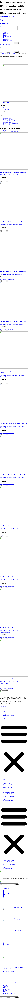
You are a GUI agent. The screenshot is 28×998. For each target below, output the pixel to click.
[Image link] (11, 694)
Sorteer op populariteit (8, 119)
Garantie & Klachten (8, 793)
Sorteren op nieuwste (8, 122)
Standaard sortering (7, 118)
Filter (1, 114)
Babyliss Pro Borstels (12, 175)
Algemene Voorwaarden (8, 792)
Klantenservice (3, 790)
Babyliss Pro (14, 53)
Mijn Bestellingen (7, 799)
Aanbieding (6, 108)
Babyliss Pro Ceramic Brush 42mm (11, 577)
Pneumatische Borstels (5, 376)
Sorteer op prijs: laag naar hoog (10, 123)
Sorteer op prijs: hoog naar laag (10, 124)
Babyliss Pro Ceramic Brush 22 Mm (11, 679)
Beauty (4, 711)
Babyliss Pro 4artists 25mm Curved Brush (13, 321)
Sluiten (1, 882)
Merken (9, 53)
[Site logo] (9, 30)
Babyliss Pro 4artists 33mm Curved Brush (13, 271)
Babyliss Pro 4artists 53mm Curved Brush (13, 172)
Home (1, 53)
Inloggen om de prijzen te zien (7, 180)
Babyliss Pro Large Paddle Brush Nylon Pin (13, 423)
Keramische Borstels (5, 530)
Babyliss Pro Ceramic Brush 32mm (11, 628)
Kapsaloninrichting (7, 718)
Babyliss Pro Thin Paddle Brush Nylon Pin (13, 474)
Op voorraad (6, 109)
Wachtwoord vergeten (8, 800)
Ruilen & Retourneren (8, 795)
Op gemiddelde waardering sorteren (11, 120)
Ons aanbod (3, 706)
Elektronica (5, 712)
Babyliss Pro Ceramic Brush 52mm (11, 526)
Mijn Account (6, 797)
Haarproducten (6, 714)
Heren (4, 716)
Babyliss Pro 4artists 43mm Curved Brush (13, 222)
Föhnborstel (20, 175)
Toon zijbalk (3, 130)
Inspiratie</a (5, 20)
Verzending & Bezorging (9, 796)
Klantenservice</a (7, 16)
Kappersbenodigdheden (8, 715)
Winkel (5, 53)
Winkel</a (4, 23)
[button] (14, 748)
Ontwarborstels (20, 375)
